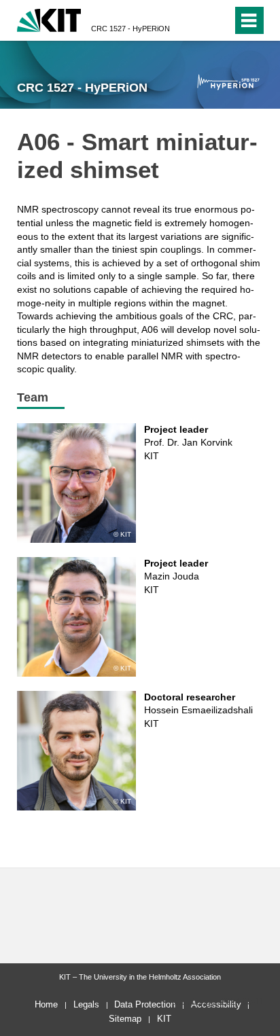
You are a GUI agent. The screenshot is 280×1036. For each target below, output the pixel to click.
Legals (86, 1004)
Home (46, 1004)
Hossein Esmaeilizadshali (198, 709)
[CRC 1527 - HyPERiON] (228, 81)
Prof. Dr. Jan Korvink (188, 442)
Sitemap (125, 1019)
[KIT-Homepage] (49, 18)
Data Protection (144, 1004)
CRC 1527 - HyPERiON (130, 28)
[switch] (219, 20)
